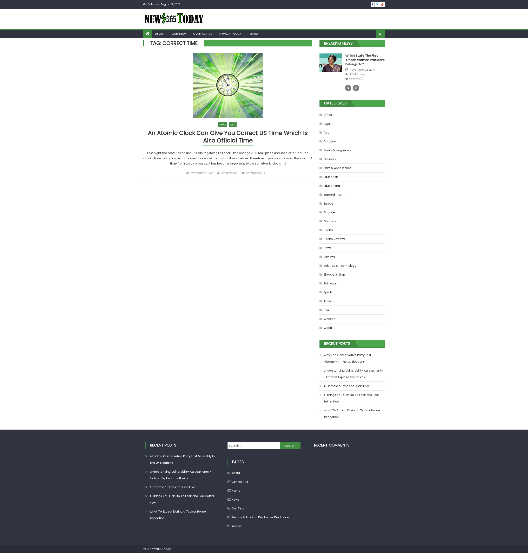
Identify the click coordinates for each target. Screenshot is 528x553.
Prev (348, 88)
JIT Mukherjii (229, 173)
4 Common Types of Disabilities (347, 386)
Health (328, 230)
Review (254, 34)
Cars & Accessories (337, 168)
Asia (326, 132)
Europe (329, 203)
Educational (332, 186)
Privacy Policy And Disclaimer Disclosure (260, 517)
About (160, 34)
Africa (328, 115)
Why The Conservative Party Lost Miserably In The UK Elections (347, 358)
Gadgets (330, 221)
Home (236, 491)
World (328, 328)
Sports (328, 292)
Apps (327, 124)
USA (232, 124)
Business (330, 159)
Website (329, 319)
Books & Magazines (337, 150)
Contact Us (202, 34)
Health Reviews (334, 239)
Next (356, 88)
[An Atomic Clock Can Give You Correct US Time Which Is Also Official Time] (227, 85)
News (222, 124)
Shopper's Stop (334, 274)
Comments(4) (255, 173)
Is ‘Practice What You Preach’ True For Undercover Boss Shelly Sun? (350, 60)
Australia (330, 141)
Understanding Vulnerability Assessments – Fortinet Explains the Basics (353, 373)
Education (331, 177)
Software (330, 283)
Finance (329, 212)
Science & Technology (340, 266)
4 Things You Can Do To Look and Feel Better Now (351, 398)
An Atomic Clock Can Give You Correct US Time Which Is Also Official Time (228, 136)
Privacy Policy (230, 34)
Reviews (329, 257)
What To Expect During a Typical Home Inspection (352, 413)
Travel (328, 301)
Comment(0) (332, 78)
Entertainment (334, 195)
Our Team (179, 34)
